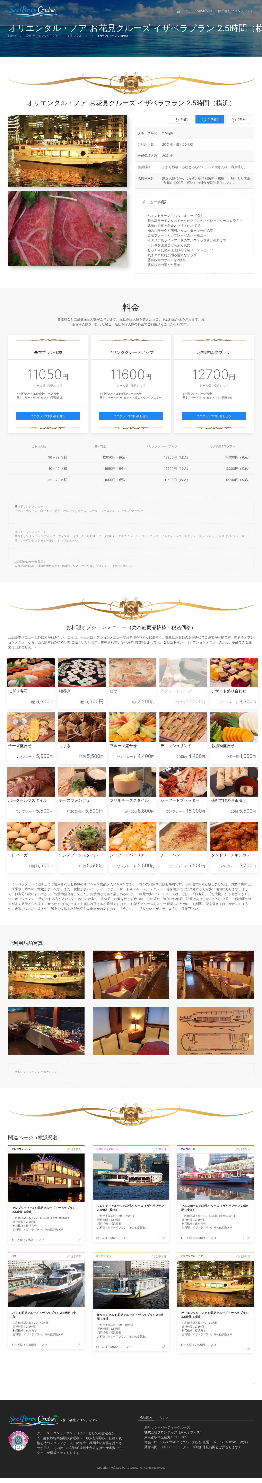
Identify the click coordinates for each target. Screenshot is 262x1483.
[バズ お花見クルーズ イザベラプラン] (46, 1284)
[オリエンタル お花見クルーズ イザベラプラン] (131, 1285)
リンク (164, 1417)
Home (12, 35)
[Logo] (33, 11)
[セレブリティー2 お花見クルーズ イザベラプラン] (46, 1178)
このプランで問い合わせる (48, 416)
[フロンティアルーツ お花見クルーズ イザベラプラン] (131, 1177)
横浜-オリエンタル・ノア (41, 35)
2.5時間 (213, 119)
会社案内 (146, 1417)
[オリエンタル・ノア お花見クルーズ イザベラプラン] (215, 1284)
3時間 (241, 119)
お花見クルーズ (78, 35)
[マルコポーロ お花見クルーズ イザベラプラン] (215, 1177)
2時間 (184, 119)
